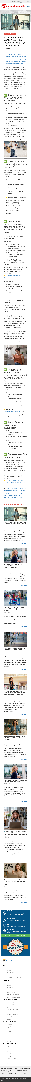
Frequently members (12, 1017)
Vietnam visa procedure (13, 997)
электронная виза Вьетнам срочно (13, 497)
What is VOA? (10, 1005)
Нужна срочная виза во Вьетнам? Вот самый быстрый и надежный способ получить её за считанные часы (14, 882)
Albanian (9, 1031)
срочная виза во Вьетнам (19, 494)
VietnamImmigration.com (12, 412)
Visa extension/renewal (13, 992)
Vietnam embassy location (14, 1012)
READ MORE (24, 543)
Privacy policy (10, 972)
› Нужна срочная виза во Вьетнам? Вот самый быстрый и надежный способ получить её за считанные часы (16, 61)
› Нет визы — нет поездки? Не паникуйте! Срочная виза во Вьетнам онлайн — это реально (16, 56)
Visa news (9, 985)
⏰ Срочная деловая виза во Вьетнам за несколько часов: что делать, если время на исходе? (14, 693)
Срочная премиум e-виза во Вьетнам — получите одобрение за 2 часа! (15, 781)
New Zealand (10, 1049)
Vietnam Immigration (10, 33)
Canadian (9, 1034)
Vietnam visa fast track (13, 994)
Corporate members (12, 1014)
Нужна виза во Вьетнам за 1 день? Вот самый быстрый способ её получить (15, 737)
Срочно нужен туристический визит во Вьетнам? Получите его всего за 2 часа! (15, 523)
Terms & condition (12, 975)
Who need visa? (11, 1007)
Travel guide (10, 987)
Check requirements (12, 1009)
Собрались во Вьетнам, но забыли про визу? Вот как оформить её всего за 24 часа (15, 609)
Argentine (9, 1027)
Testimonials (10, 990)
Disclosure (9, 968)
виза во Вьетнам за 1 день (14, 488)
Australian (9, 1024)
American (9, 1029)
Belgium (9, 1063)
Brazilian (9, 1039)
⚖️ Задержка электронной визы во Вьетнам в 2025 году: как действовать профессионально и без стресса (15, 834)
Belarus (9, 1056)
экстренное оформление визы (12, 495)
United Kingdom (11, 1058)
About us (9, 983)
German (9, 1041)
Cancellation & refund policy (14, 977)
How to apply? (10, 1002)
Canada (9, 1051)
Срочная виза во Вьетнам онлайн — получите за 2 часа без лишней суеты (15, 649)
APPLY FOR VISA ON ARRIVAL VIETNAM (15, 935)
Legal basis (10, 970)
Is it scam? (9, 1019)
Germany (9, 1061)
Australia (9, 1054)
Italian (8, 1036)
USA (8, 1046)
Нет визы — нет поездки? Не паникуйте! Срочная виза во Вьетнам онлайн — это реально (15, 566)
